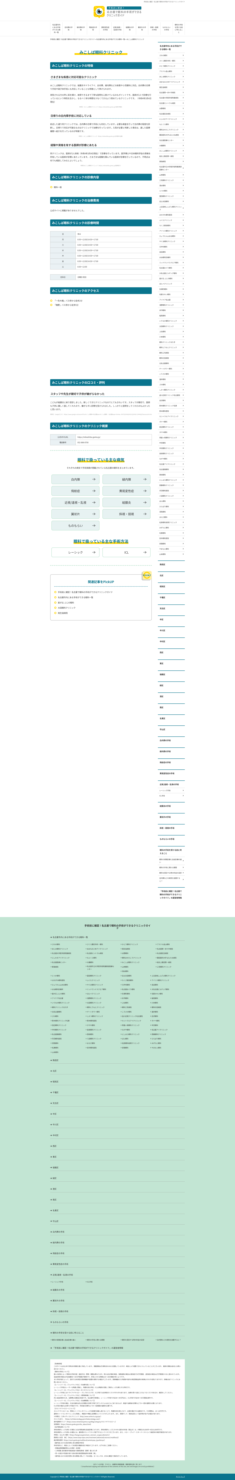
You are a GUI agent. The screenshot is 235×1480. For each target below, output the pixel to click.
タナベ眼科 (163, 421)
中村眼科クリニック (166, 448)
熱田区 (162, 564)
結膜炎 (126, 502)
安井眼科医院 (164, 538)
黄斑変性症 (126, 491)
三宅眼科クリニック (166, 180)
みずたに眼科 (164, 527)
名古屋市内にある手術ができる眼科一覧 (75, 597)
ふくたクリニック (165, 220)
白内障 (75, 479)
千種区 (162, 597)
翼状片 (75, 514)
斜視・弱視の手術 (167, 828)
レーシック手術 (164, 790)
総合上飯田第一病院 (166, 156)
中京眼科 (162, 443)
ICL (126, 552)
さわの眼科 (163, 55)
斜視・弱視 (126, 514)
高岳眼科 (162, 252)
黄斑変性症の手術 (167, 773)
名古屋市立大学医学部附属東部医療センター (170, 168)
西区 (161, 652)
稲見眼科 (162, 315)
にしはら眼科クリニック (168, 480)
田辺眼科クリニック (166, 427)
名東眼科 (162, 533)
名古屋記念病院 (164, 114)
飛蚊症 (75, 491)
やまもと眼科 (164, 549)
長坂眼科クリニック (166, 453)
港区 (161, 696)
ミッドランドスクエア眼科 (168, 262)
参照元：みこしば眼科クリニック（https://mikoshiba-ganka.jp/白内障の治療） (101, 136)
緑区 (161, 685)
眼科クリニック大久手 (167, 342)
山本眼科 (162, 554)
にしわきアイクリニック (168, 119)
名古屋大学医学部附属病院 (168, 98)
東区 (161, 663)
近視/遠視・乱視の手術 (169, 784)
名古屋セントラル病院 (167, 103)
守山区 (162, 729)
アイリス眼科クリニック (168, 231)
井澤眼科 (162, 310)
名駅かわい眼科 (164, 294)
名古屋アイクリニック (167, 464)
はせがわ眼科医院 (165, 215)
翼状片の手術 (165, 817)
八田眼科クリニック (166, 496)
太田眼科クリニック (67, 607)
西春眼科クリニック (166, 485)
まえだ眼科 (163, 517)
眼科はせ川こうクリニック (168, 129)
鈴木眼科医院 (164, 411)
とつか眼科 (163, 191)
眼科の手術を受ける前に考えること (171, 851)
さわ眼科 (162, 384)
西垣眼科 (162, 474)
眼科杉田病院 (164, 358)
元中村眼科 (163, 246)
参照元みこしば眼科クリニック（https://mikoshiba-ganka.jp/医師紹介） (101, 165)
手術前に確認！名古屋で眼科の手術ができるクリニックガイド (164, 2)
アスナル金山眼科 (165, 71)
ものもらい (75, 525)
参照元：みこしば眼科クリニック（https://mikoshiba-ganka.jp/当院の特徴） (101, 107)
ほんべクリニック (165, 284)
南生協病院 (63, 612)
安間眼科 (162, 543)
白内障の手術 (165, 740)
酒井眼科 (162, 379)
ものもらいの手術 (167, 839)
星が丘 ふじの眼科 (66, 602)
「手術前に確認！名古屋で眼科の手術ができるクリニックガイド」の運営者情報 (171, 894)
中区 (161, 619)
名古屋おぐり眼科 (165, 268)
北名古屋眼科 (164, 363)
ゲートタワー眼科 (165, 368)
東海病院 (162, 161)
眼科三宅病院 (164, 353)
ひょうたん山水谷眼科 (167, 236)
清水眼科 (162, 185)
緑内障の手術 (165, 751)
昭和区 (162, 586)
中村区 (162, 641)
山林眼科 (162, 175)
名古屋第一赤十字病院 (167, 92)
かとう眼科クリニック (167, 66)
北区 (161, 575)
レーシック (75, 552)
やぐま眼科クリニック (167, 241)
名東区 (162, 718)
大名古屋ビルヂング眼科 (168, 273)
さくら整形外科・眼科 (167, 61)
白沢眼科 (162, 400)
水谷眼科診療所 (164, 257)
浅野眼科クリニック (166, 305)
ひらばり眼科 (164, 506)
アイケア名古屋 (164, 300)
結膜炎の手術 (165, 806)
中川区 (162, 630)
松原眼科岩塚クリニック (168, 522)
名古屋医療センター (166, 140)
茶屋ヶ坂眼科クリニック (168, 437)
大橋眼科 (162, 145)
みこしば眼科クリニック (168, 151)
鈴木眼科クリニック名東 (168, 405)
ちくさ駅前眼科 (164, 225)
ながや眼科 (163, 458)
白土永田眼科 (164, 201)
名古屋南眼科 (164, 469)
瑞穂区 (162, 674)
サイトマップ (180, 1477)
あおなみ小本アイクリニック (169, 82)
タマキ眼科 (163, 432)
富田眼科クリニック (166, 196)
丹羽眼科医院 (164, 490)
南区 (161, 707)
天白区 (162, 608)
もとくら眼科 (164, 124)
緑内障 (126, 479)
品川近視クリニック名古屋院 (169, 395)
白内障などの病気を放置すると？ (169, 879)
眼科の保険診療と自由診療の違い (170, 860)
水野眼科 (162, 108)
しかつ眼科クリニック (167, 390)
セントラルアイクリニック (168, 416)
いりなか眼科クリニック (168, 321)
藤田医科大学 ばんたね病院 (169, 135)
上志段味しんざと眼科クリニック (170, 208)
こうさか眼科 (164, 374)
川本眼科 (162, 337)
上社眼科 (162, 331)
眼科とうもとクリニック (168, 347)
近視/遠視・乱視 (75, 502)
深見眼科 (162, 512)
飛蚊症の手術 (165, 762)
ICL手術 (162, 795)
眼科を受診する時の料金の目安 (170, 873)
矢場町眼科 (163, 289)
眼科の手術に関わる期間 (168, 867)
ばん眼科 (162, 501)
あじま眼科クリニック (167, 76)
